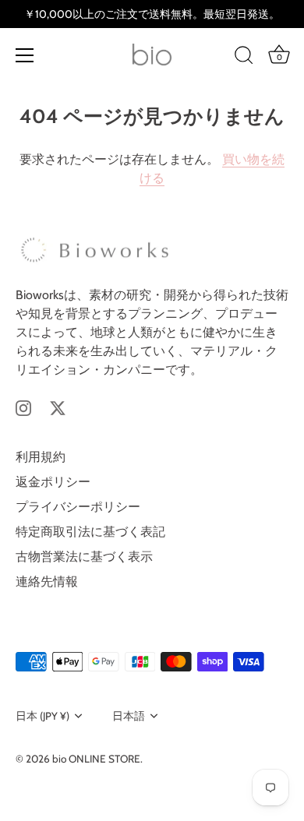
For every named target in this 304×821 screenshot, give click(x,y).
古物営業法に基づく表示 (84, 556)
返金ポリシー (53, 481)
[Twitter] (57, 407)
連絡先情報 (47, 581)
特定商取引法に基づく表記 (90, 531)
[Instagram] (23, 407)
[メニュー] (25, 55)
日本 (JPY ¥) (42, 716)
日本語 (128, 716)
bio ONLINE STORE (96, 758)
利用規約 (40, 456)
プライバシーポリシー (78, 506)
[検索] (244, 58)
